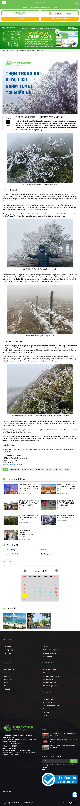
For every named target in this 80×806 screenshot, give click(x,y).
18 (35, 592)
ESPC (4, 796)
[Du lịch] (38, 621)
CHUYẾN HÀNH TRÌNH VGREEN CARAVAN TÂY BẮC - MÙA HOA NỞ (63, 746)
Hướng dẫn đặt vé (48, 679)
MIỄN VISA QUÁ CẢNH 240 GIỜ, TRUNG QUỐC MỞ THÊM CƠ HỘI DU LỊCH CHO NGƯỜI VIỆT (66, 488)
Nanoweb (74, 803)
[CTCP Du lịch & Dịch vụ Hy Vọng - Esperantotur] (40, 3)
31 (29, 599)
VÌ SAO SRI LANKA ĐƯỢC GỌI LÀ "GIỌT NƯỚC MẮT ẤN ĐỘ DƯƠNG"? (28, 518)
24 (29, 595)
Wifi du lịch (7, 689)
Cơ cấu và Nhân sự (48, 709)
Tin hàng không (10, 550)
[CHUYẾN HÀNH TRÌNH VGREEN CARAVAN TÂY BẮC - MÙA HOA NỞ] (45, 747)
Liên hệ (45, 715)
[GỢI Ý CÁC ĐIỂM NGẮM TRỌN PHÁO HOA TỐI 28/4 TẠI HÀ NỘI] (45, 741)
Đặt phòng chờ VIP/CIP (10, 669)
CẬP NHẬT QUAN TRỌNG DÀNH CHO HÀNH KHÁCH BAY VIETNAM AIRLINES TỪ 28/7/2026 (29, 534)
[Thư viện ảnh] (14, 621)
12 (40, 588)
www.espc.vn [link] (6, 464)
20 (45, 592)
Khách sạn (7, 676)
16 (24, 592)
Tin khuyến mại (8, 646)
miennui (67, 469)
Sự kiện (6, 673)
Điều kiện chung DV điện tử (50, 686)
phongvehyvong (27, 469)
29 (56, 595)
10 (29, 588)
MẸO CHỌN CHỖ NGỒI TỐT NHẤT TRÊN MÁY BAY (65, 516)
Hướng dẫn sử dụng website (51, 676)
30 (24, 599)
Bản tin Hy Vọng (47, 656)
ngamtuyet (57, 469)
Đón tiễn (6, 682)
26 (40, 595)
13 (45, 588)
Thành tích (46, 712)
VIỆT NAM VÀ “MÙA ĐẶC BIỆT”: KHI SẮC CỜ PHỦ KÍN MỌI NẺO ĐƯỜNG (63, 734)
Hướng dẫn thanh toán (49, 682)
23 (24, 595)
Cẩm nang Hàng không (12, 554)
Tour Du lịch (7, 653)
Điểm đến (44, 550)
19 (40, 592)
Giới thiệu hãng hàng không (51, 650)
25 (35, 595)
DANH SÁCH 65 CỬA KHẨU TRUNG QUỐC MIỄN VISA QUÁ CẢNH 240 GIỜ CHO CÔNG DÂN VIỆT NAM (29, 488)
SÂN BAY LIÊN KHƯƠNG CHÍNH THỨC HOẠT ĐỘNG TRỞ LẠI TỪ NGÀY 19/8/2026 (29, 503)
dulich (49, 469)
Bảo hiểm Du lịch (9, 679)
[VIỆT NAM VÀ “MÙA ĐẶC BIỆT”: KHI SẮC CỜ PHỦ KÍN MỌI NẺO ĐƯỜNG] (45, 735)
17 (29, 592)
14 (50, 588)
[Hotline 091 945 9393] (77, 3)
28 (50, 595)
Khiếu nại (45, 673)
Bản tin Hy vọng (46, 554)
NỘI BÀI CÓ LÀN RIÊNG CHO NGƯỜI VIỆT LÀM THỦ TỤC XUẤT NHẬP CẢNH (65, 503)
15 (56, 588)
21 (50, 592)
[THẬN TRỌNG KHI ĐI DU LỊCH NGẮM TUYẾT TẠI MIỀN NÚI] (40, 86)
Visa (5, 686)
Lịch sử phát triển (48, 699)
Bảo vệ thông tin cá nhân (50, 669)
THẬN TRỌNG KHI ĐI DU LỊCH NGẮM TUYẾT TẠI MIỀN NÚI (40, 117)
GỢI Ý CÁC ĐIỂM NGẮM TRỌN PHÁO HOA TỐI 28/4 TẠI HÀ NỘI (63, 740)
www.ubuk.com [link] (17, 464)
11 (35, 588)
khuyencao (39, 469)
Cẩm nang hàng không (49, 653)
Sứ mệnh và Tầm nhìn (49, 702)
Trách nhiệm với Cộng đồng (51, 705)
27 (45, 595)
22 (56, 592)
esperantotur (14, 469)
